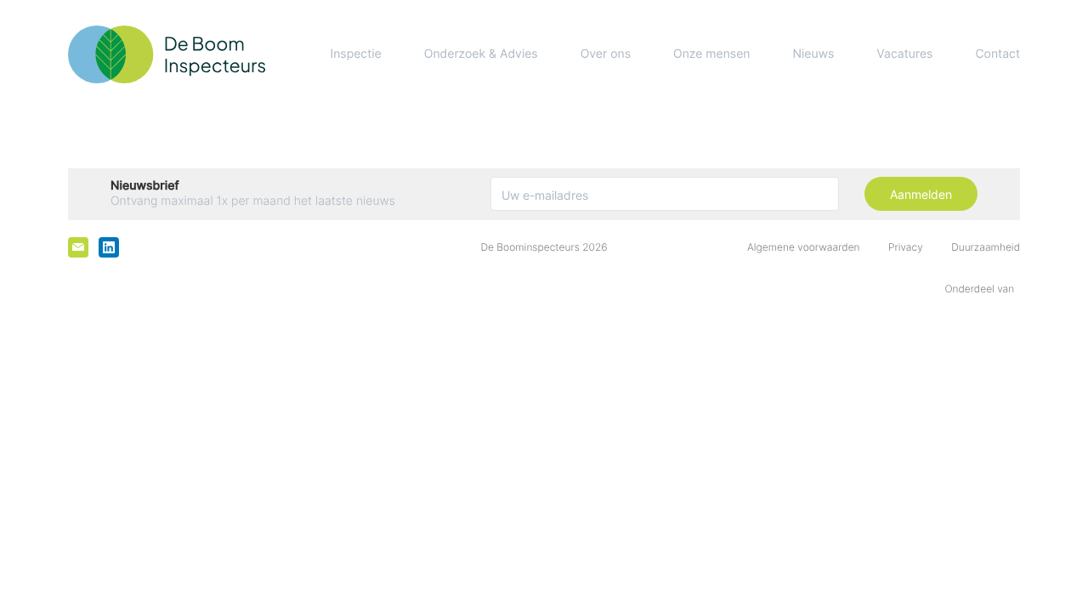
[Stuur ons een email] (78, 247)
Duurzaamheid (985, 247)
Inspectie (355, 54)
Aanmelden (921, 194)
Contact (997, 54)
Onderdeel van (982, 288)
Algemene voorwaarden (803, 247)
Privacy (905, 247)
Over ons (606, 54)
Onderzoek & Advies (481, 54)
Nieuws (814, 54)
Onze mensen (711, 54)
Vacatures (904, 54)
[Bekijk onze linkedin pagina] (109, 247)
